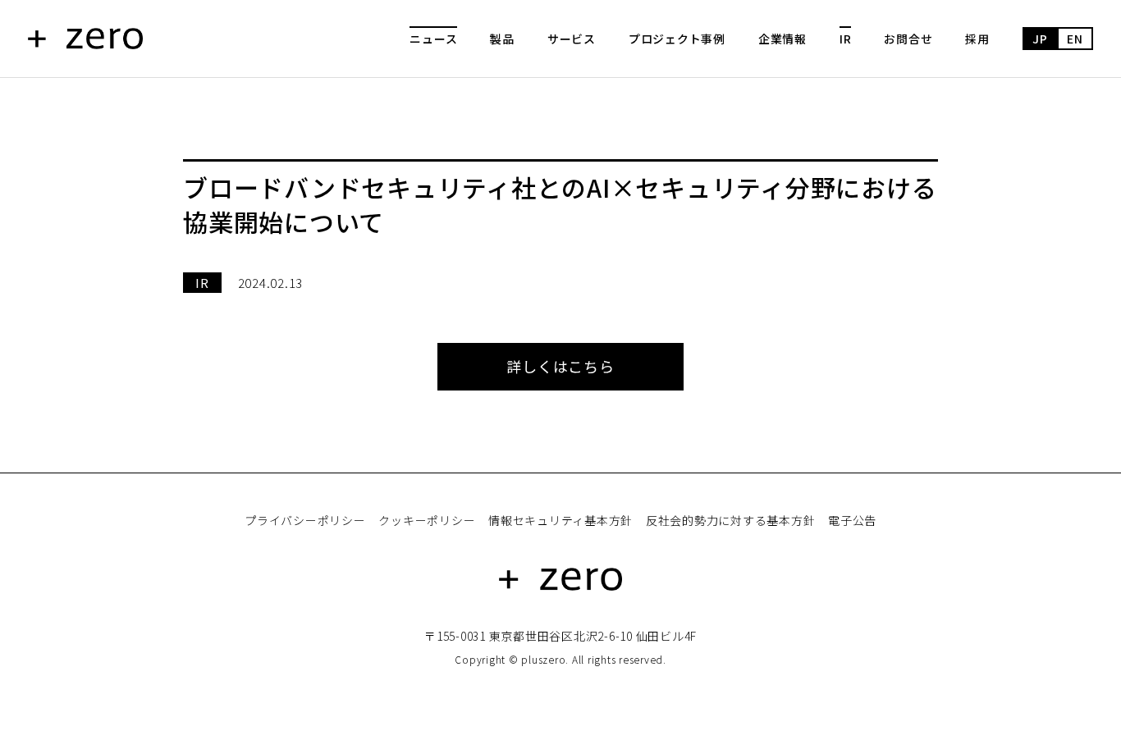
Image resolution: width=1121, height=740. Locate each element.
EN (1075, 38)
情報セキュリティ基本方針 (560, 520)
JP (1040, 38)
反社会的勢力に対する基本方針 (731, 520)
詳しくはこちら (560, 366)
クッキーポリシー (426, 520)
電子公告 (852, 520)
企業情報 (782, 38)
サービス (571, 38)
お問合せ (908, 38)
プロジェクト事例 (677, 38)
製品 (502, 38)
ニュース (433, 38)
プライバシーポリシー (305, 520)
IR (846, 38)
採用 (977, 38)
